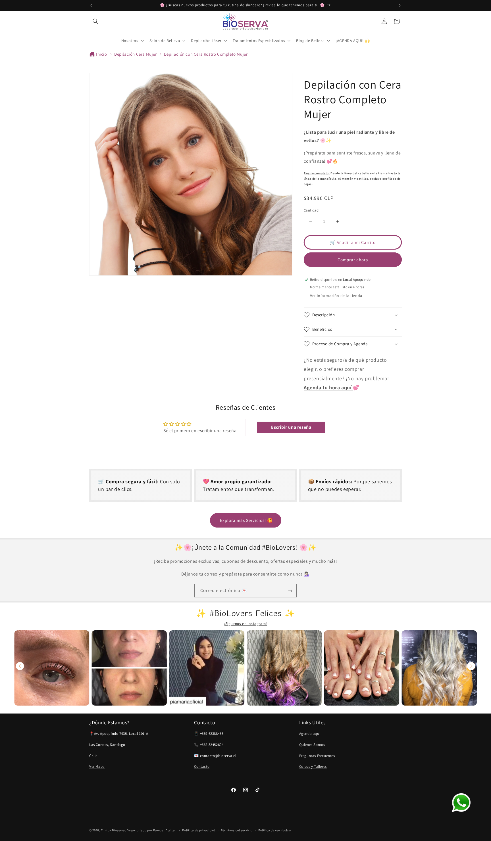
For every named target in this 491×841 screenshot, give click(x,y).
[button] (95, 21)
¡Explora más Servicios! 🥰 (246, 520)
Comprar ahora (353, 259)
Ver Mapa (97, 766)
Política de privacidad (198, 830)
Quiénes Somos (312, 744)
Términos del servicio (237, 830)
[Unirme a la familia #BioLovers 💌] (290, 590)
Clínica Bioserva (113, 830)
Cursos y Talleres (313, 766)
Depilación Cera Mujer (135, 54)
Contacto (201, 766)
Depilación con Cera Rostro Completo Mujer (206, 54)
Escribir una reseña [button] (291, 427)
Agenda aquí (310, 733)
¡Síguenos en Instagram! (245, 623)
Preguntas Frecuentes (317, 755)
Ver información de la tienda (336, 295)
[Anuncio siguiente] (400, 5)
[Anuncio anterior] (91, 5)
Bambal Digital (164, 830)
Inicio (101, 54)
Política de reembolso (274, 830)
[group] (52, 668)
